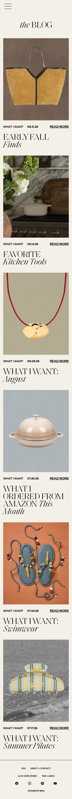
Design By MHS (36, 790)
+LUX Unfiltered (27, 775)
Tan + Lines (48, 775)
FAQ (23, 768)
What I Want (13, 127)
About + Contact (40, 768)
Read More (59, 126)
